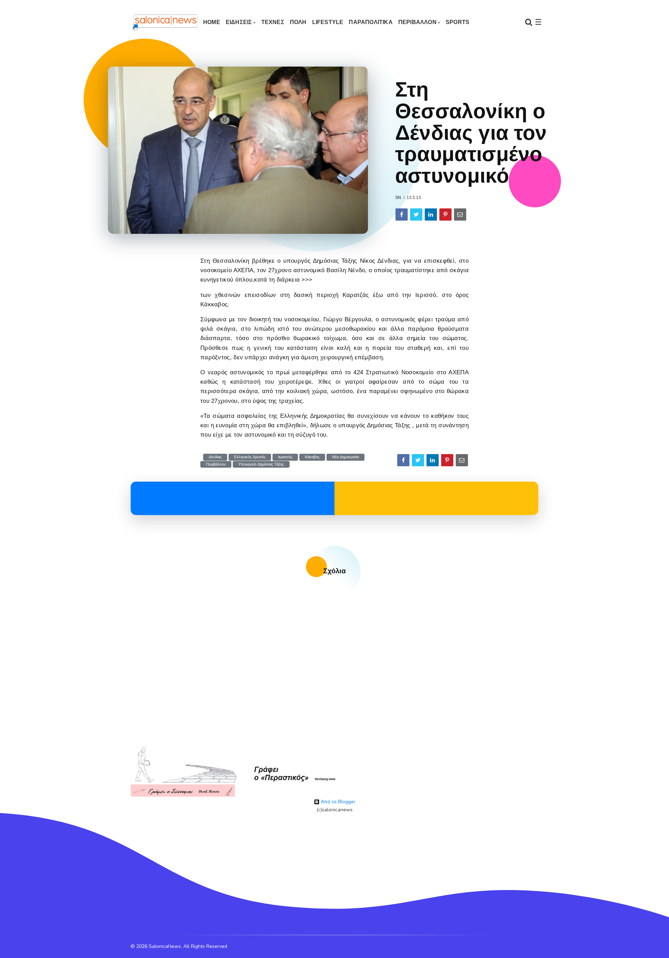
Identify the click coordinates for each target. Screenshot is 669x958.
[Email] (460, 214)
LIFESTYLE (328, 22)
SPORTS (457, 22)
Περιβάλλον (216, 464)
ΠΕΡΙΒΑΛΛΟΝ (417, 22)
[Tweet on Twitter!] (416, 214)
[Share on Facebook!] (401, 214)
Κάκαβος (312, 457)
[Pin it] (445, 214)
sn (398, 197)
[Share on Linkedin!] (431, 214)
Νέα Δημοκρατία (345, 457)
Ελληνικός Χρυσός (250, 457)
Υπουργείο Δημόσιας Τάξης (261, 464)
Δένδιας (215, 457)
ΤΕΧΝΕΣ (272, 22)
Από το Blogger (337, 801)
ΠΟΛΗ (298, 22)
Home (211, 22)
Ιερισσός (285, 457)
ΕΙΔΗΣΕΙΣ (239, 22)
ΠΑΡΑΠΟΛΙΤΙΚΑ (370, 22)
